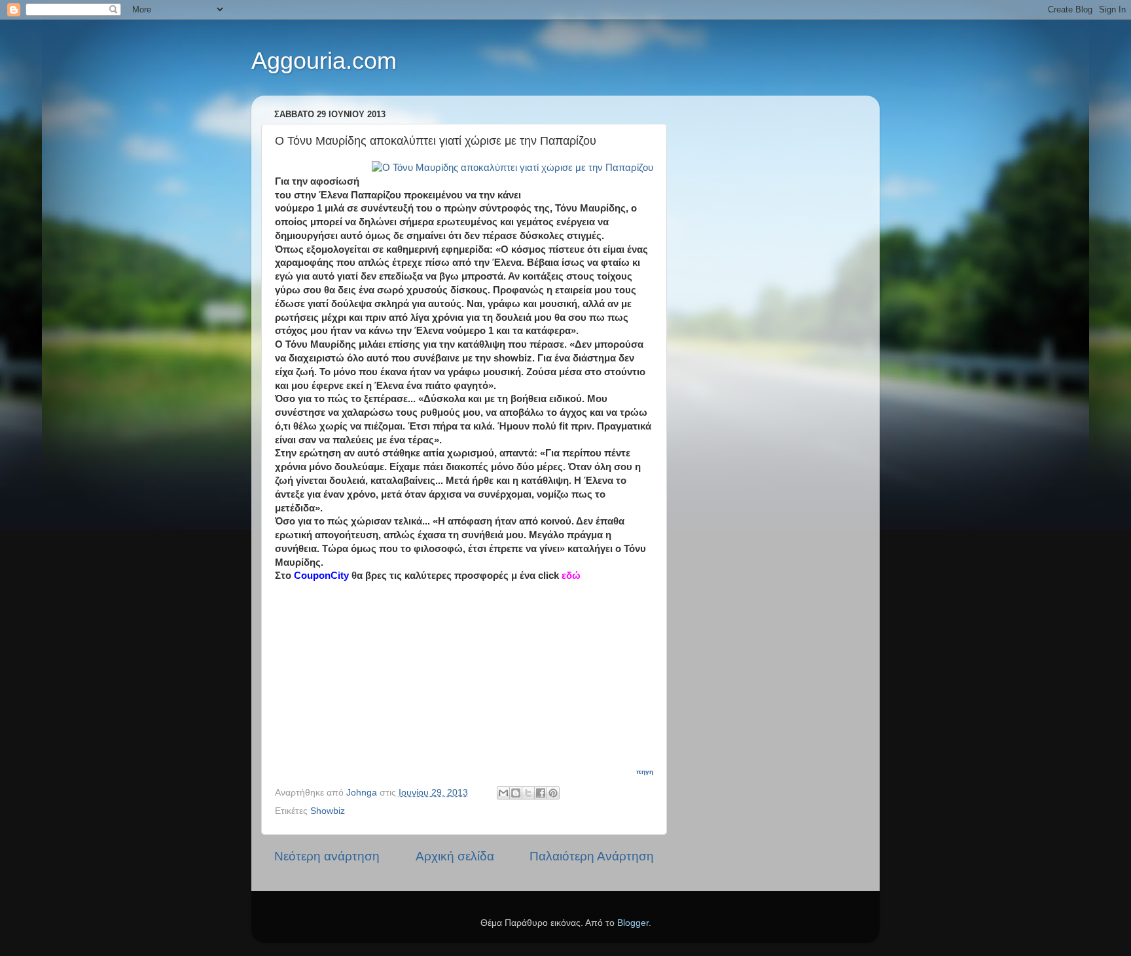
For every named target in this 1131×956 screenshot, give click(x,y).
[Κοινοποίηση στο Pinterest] (553, 793)
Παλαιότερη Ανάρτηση (592, 856)
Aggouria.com (324, 60)
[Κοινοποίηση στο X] (528, 793)
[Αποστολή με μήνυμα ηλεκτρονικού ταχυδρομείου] (503, 793)
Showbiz (327, 811)
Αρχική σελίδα (455, 856)
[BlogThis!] (515, 793)
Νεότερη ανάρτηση (327, 856)
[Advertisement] (472, 664)
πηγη (644, 771)
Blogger (633, 923)
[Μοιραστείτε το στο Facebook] (540, 793)
